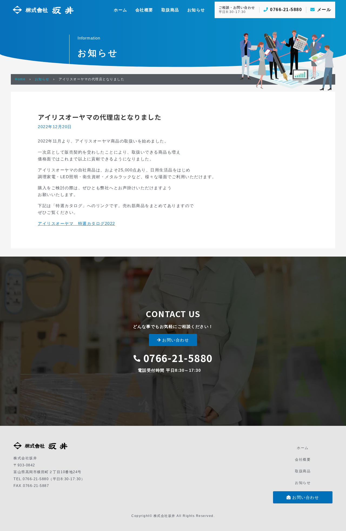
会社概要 (303, 459)
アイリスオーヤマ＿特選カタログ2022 (76, 223)
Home (20, 79)
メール (324, 9)
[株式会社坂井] (43, 9)
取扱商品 (303, 471)
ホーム (303, 448)
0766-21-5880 (286, 9)
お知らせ (42, 79)
